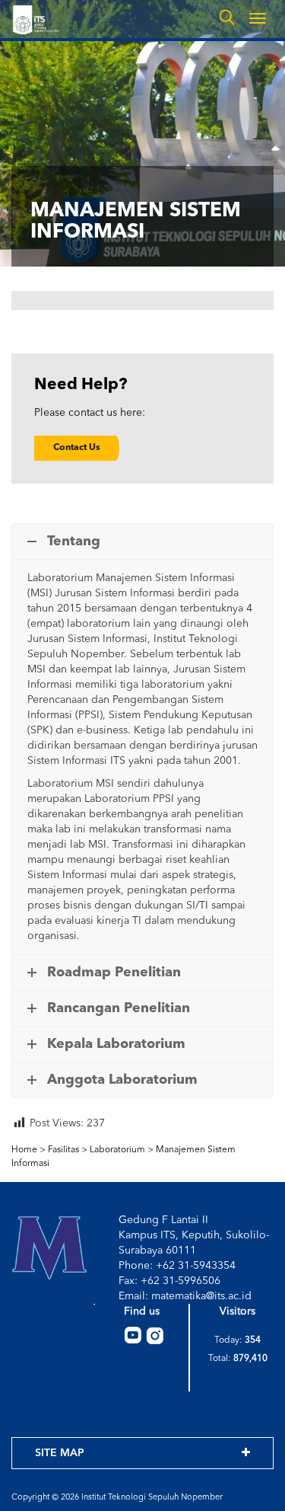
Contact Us (76, 447)
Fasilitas (63, 1150)
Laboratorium (117, 1150)
